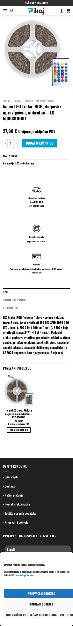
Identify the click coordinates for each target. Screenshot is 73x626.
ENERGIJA (18, 100)
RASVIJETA (29, 100)
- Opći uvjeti (10, 477)
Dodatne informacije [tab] (15, 300)
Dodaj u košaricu (40, 143)
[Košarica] (68, 10)
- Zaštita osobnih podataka (19, 513)
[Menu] (5, 10)
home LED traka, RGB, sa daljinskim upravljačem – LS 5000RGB (18, 414)
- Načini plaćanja (13, 495)
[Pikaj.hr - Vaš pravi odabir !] (36, 10)
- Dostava (9, 486)
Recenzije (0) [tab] (10, 308)
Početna (7, 100)
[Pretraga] (11, 10)
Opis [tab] (5, 292)
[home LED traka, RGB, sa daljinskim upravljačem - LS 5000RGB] (19, 390)
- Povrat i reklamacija (16, 504)
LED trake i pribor (44, 100)
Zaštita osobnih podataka (21, 575)
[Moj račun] (61, 10)
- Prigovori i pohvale (15, 522)
